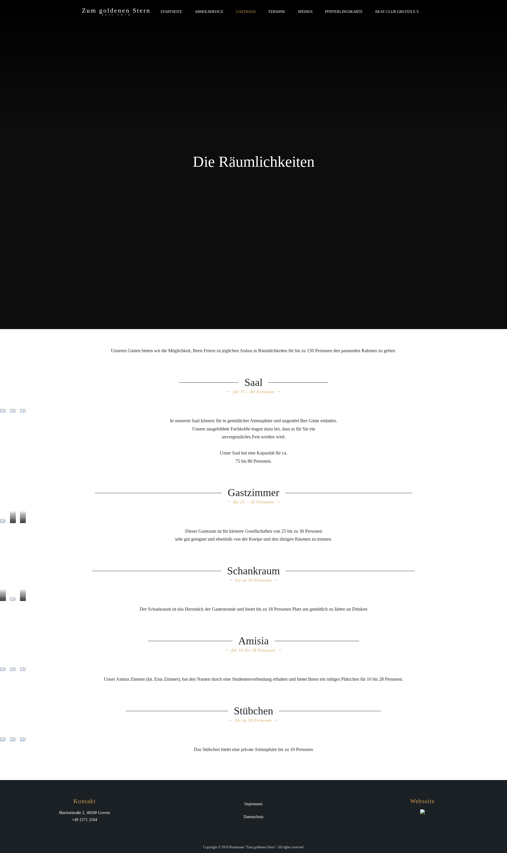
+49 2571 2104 (84, 820)
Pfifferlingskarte (344, 11)
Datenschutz (253, 817)
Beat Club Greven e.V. (397, 11)
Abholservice (209, 11)
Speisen (305, 11)
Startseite (171, 11)
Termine (276, 11)
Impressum (253, 804)
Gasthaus (246, 11)
